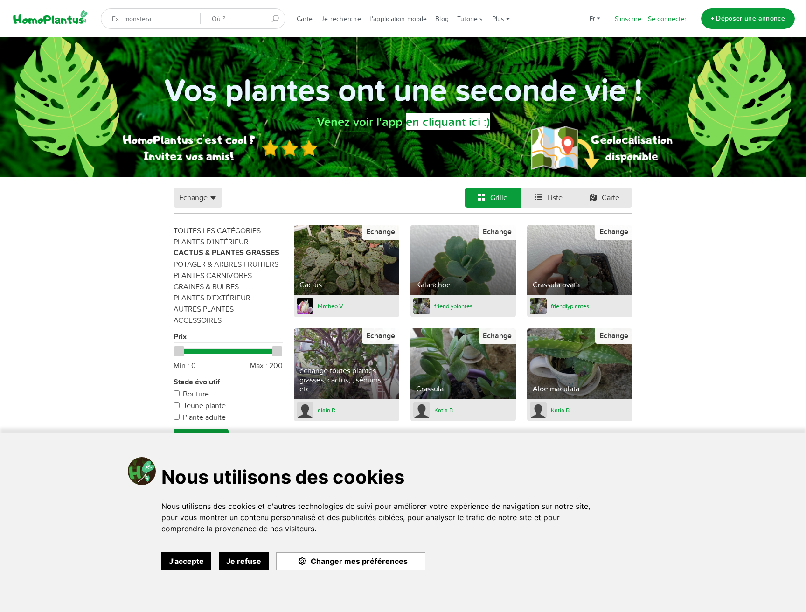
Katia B (443, 410)
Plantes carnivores (213, 275)
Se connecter (667, 18)
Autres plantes (204, 309)
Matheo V (330, 306)
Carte (305, 18)
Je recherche (341, 18)
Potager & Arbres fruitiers (226, 264)
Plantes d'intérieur (211, 241)
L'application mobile (398, 18)
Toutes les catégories (217, 230)
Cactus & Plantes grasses (226, 252)
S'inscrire (628, 18)
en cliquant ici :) (448, 121)
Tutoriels (470, 18)
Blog (442, 18)
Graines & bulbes (206, 286)
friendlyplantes (453, 306)
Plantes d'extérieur (212, 297)
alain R (326, 410)
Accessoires (198, 320)
